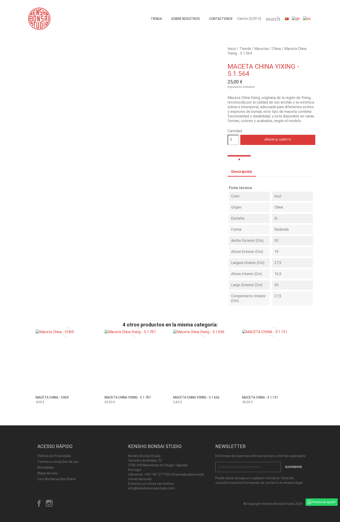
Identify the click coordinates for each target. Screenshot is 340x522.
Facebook (39, 503)
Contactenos (220, 19)
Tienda (156, 19)
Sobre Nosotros (185, 19)
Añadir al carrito (277, 139)
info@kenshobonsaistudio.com (151, 488)
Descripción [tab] (241, 171)
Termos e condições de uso (58, 462)
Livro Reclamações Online (56, 479)
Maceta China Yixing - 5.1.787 (128, 397)
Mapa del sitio (47, 473)
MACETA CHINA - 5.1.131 (260, 397)
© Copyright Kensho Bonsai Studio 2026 (273, 504)
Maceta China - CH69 (52, 397)
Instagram (49, 503)
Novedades (45, 467)
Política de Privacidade (54, 456)
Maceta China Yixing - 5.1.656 (196, 397)
